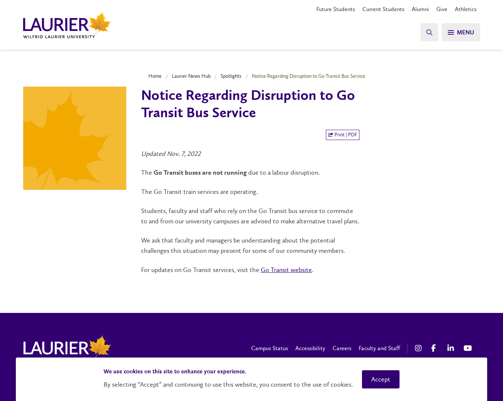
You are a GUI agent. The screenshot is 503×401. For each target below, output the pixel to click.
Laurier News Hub (191, 76)
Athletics (465, 9)
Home (155, 76)
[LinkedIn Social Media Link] (451, 348)
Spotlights (231, 76)
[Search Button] (429, 32)
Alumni (420, 9)
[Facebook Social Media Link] (435, 348)
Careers (342, 348)
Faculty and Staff (379, 348)
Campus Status (269, 348)
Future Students (335, 9)
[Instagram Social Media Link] (419, 348)
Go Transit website (286, 270)
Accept (380, 379)
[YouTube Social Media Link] (468, 348)
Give (441, 9)
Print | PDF (345, 135)
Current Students (383, 9)
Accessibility (310, 348)
